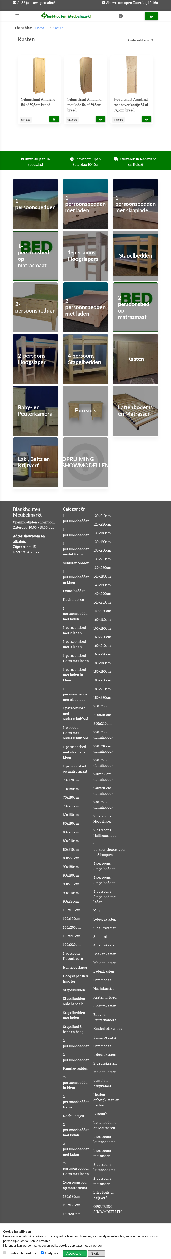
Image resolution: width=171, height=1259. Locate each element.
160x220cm (102, 654)
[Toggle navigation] (17, 16)
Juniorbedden (104, 1037)
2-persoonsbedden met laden (76, 1129)
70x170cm (71, 780)
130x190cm (102, 541)
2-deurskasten (105, 928)
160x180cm (102, 619)
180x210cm (102, 689)
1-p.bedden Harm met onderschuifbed (75, 732)
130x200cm (102, 550)
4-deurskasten (105, 945)
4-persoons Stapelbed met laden (105, 896)
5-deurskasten (104, 1006)
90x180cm (71, 866)
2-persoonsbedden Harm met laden (76, 1168)
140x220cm (102, 611)
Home (40, 28)
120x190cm (71, 1205)
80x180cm (71, 814)
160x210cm (102, 645)
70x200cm (71, 806)
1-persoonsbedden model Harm (76, 548)
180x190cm (102, 671)
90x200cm (71, 884)
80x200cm (71, 832)
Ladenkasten (103, 971)
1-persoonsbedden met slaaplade (76, 694)
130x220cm (102, 567)
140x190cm (102, 585)
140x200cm (102, 593)
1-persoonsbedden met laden (76, 613)
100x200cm (72, 927)
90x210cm (71, 892)
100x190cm (71, 918)
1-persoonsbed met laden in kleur (74, 674)
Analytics (51, 1253)
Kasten (58, 28)
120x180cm (71, 1196)
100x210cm (71, 936)
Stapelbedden (74, 990)
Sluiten (96, 1253)
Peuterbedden (74, 591)
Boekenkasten (104, 954)
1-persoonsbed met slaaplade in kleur (76, 752)
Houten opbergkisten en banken (106, 1099)
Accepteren (74, 1253)
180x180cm (102, 663)
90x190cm (71, 875)
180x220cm (102, 697)
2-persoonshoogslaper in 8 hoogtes (109, 849)
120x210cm (102, 515)
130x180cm (102, 533)
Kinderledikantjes (107, 1028)
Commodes (102, 980)
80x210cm (71, 840)
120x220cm (102, 524)
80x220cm (71, 858)
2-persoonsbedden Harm (76, 1101)
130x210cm (102, 559)
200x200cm (102, 706)
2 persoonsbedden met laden (76, 1149)
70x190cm (71, 797)
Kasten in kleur (105, 997)
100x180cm (71, 910)
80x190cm (71, 823)
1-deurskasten (104, 919)
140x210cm (102, 602)
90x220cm (71, 901)
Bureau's (100, 1114)
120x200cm (72, 1214)
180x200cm (102, 680)
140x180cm (102, 576)
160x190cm (102, 628)
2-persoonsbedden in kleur (76, 1082)
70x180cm (71, 789)
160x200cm (102, 637)
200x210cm (102, 714)
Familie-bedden (75, 1068)
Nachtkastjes (73, 599)
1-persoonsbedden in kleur (76, 576)
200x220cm (102, 723)
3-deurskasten (105, 936)
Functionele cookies (21, 1253)
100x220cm (72, 944)
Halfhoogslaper (75, 967)
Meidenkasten (104, 962)
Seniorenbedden (76, 563)
